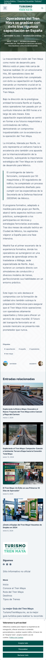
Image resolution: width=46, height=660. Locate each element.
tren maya (8, 354)
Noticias (38, 1)
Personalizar (23, 649)
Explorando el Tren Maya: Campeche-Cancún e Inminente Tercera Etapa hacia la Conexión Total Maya (23, 451)
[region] (23, 639)
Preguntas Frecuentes (26, 1)
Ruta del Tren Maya (13, 592)
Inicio (5, 584)
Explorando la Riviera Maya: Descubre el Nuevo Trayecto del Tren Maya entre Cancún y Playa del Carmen (22, 412)
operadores (34, 349)
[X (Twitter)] (7, 564)
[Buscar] (42, 8)
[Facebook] (4, 564)
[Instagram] (10, 564)
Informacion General (32, 36)
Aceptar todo (23, 643)
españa (22, 349)
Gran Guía (7, 3)
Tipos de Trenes (11, 599)
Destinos (7, 595)
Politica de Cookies (16, 637)
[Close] (44, 620)
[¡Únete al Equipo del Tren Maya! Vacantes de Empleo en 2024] (23, 509)
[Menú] (5, 8)
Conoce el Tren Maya (14, 588)
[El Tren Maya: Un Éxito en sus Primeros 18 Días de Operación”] (23, 473)
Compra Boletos (10, 1)
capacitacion (9, 349)
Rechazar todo (23, 655)
